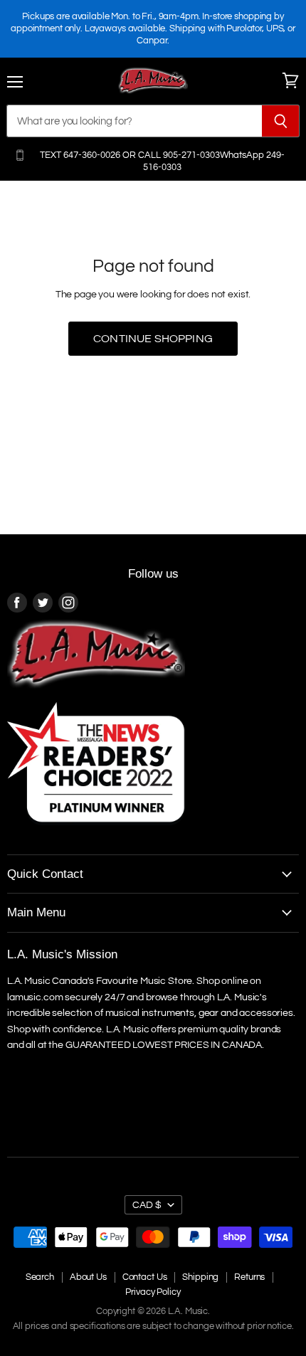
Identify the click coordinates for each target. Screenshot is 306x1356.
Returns (249, 1277)
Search (40, 1277)
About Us (88, 1277)
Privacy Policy (152, 1292)
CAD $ (147, 1204)
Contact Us (144, 1277)
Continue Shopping (153, 338)
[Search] (281, 121)
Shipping (200, 1277)
